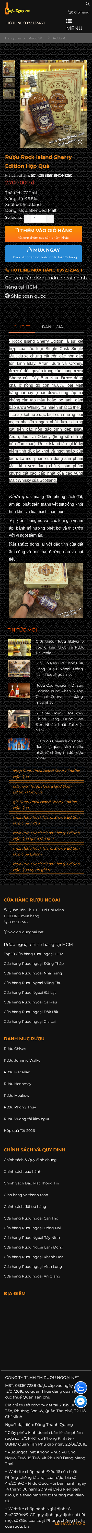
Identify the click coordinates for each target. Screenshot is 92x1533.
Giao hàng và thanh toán (26, 1195)
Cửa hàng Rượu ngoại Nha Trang (33, 973)
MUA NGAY (45, 253)
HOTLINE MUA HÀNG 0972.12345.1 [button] (45, 270)
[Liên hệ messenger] (80, 1401)
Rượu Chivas (15, 1048)
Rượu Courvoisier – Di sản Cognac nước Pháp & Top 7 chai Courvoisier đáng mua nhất (59, 694)
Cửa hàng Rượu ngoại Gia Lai (30, 1021)
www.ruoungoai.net (26, 932)
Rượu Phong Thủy (20, 1107)
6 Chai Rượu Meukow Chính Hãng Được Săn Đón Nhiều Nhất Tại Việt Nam (59, 721)
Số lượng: (13, 217)
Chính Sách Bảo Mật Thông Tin (31, 1183)
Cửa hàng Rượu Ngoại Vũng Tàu (32, 983)
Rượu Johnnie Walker (23, 1060)
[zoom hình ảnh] (80, 142)
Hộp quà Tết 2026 (19, 1130)
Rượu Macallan (17, 1072)
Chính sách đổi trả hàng (25, 1206)
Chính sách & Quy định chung (30, 1160)
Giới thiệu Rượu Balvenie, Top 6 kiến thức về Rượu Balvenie (60, 647)
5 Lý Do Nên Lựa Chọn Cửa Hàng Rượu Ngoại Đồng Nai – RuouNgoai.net (59, 669)
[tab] (22, 327)
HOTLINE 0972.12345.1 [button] (25, 23)
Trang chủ (12, 38)
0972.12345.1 (19, 922)
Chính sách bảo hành (22, 1171)
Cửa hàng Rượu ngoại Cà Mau (30, 1002)
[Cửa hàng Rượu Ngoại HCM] (17, 8)
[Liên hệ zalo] (80, 1387)
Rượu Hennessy (17, 1083)
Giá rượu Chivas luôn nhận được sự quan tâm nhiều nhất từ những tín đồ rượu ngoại (59, 749)
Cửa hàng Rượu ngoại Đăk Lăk (31, 1012)
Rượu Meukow (16, 1095)
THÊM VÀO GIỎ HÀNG (45, 233)
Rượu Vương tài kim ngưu (27, 1119)
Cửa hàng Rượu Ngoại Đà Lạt (30, 992)
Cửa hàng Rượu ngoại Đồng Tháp (34, 963)
